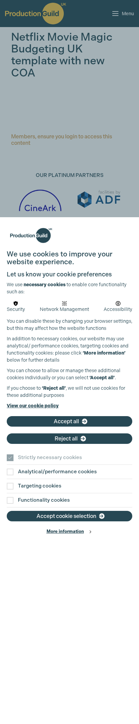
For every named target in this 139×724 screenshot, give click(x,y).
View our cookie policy (33, 406)
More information (65, 531)
